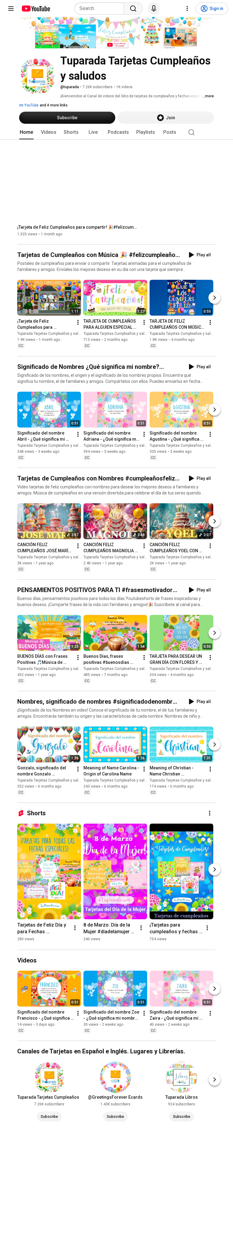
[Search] (133, 8)
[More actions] (78, 323)
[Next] (214, 298)
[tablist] (116, 132)
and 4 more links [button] (54, 105)
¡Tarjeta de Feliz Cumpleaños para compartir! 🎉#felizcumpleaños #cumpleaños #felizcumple (78, 227)
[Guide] (11, 8)
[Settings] (187, 8)
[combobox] (100, 8)
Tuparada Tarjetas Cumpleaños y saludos (52, 334)
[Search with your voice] (154, 8)
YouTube (31, 105)
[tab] (26, 132)
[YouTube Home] (35, 8)
